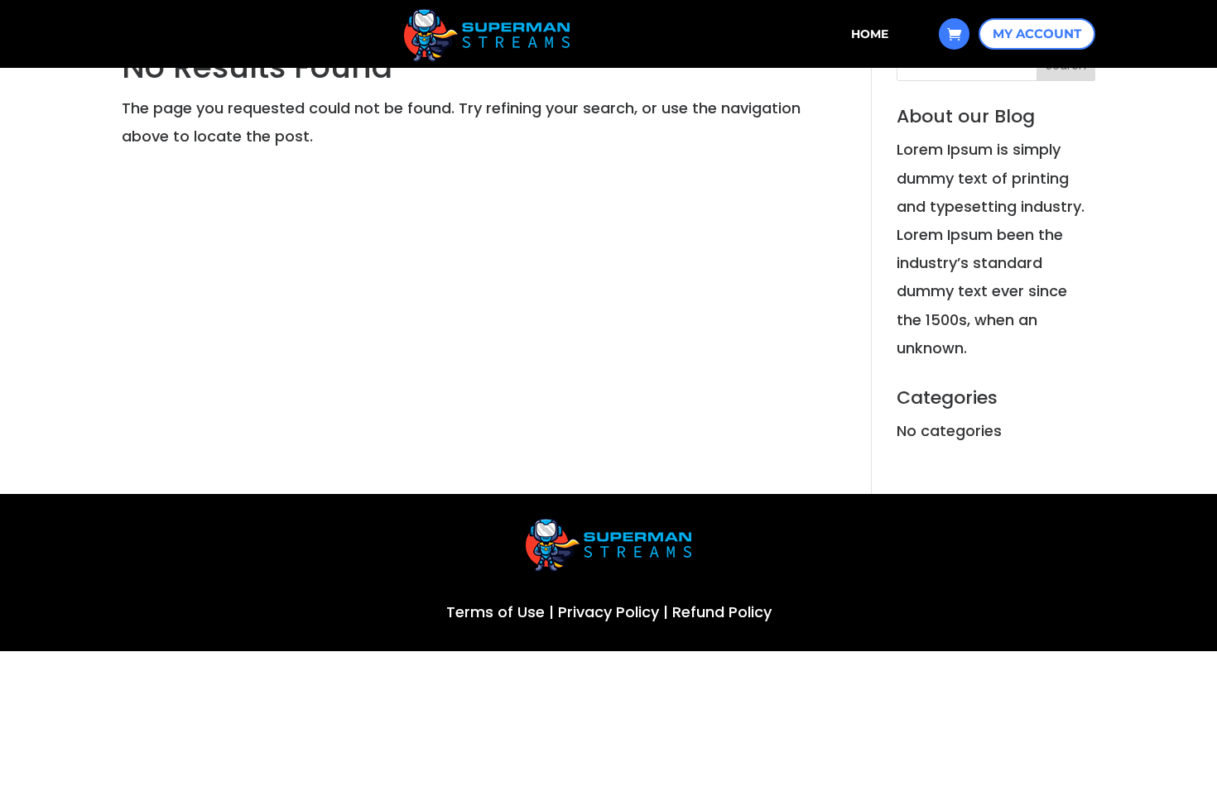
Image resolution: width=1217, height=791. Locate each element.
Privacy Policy (608, 612)
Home (869, 34)
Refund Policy (722, 612)
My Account (1037, 33)
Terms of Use (495, 612)
